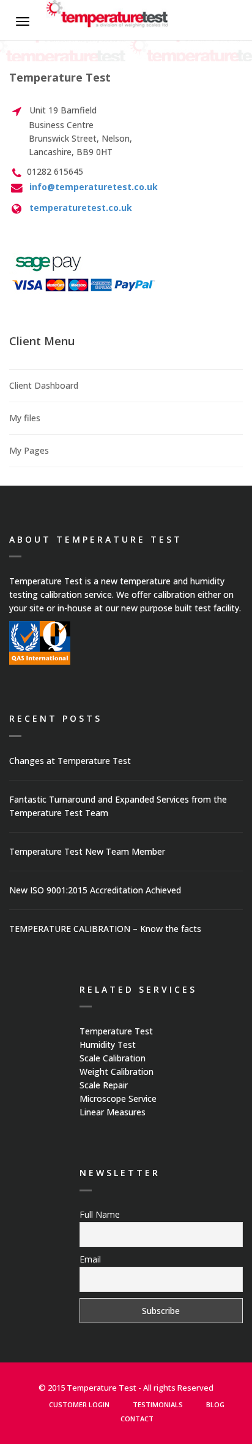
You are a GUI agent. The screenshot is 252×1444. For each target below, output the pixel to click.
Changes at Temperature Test (70, 760)
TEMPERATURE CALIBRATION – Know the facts (105, 928)
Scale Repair (104, 1085)
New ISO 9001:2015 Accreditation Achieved (95, 890)
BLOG (215, 1404)
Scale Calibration (113, 1058)
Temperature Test (116, 1031)
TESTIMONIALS (158, 1404)
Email (90, 1259)
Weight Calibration (117, 1071)
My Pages (29, 450)
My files (24, 418)
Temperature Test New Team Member (87, 851)
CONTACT (137, 1418)
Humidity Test (108, 1044)
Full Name (100, 1214)
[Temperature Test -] (107, 16)
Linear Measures (113, 1112)
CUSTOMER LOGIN (79, 1404)
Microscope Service (118, 1098)
